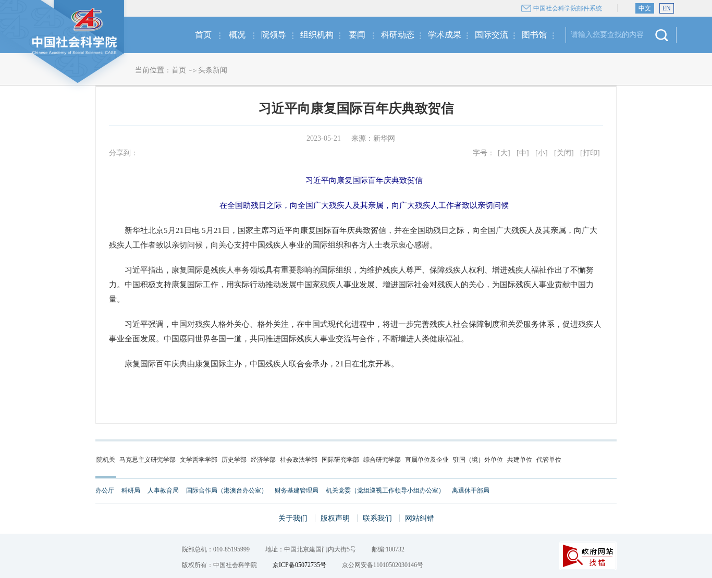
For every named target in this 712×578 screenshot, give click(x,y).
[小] (541, 153)
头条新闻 (212, 70)
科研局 (130, 490)
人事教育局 (163, 490)
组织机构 (317, 34)
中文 (645, 8)
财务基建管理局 (296, 490)
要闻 (357, 34)
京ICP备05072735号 (299, 565)
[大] (504, 153)
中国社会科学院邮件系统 (567, 8)
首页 (203, 34)
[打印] (590, 153)
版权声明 (335, 518)
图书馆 (534, 34)
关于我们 (293, 518)
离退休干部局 (470, 490)
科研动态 (397, 34)
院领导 (273, 34)
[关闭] (564, 153)
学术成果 (444, 34)
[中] (523, 153)
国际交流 (491, 34)
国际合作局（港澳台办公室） (226, 490)
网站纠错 (419, 518)
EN (666, 8)
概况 (237, 34)
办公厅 (104, 490)
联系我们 (377, 518)
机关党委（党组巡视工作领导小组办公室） (385, 490)
